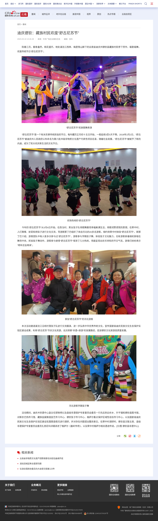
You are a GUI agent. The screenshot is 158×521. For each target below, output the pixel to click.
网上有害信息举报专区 (64, 494)
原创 (99, 14)
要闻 (33, 14)
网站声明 (60, 490)
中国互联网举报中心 (14, 506)
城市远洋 (46, 14)
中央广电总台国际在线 (51, 39)
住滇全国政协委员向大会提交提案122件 (37, 469)
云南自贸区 (127, 14)
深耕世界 (99, 4)
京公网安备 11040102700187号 (97, 513)
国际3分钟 (47, 4)
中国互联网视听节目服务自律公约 (16, 513)
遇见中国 (88, 4)
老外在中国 (68, 4)
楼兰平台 (122, 4)
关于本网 (8, 490)
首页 (6, 4)
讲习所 (20, 4)
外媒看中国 (78, 4)
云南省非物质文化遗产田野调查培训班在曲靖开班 (41, 458)
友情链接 (70, 490)
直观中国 (76, 14)
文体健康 (111, 4)
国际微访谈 (57, 4)
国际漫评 (28, 4)
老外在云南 (61, 14)
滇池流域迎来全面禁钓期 (30, 464)
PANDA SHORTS (135, 4)
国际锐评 (37, 4)
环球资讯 (34, 490)
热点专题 (111, 14)
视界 (89, 14)
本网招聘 (18, 490)
